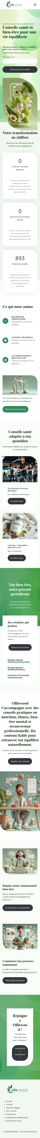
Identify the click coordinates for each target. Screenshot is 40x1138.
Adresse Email (9, 57)
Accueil (9, 1101)
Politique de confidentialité (17, 1117)
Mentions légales (13, 1107)
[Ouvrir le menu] (34, 4)
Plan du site (11, 1114)
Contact (9, 1104)
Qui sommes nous (13, 1120)
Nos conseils (11, 1111)
